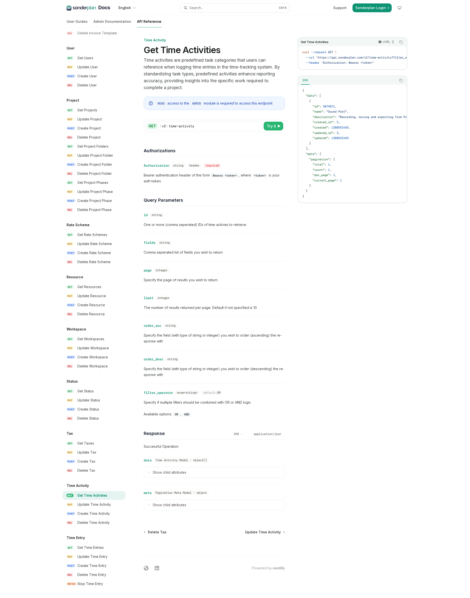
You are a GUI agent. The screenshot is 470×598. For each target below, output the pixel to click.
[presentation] (98, 312)
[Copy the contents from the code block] (401, 42)
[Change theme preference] (399, 8)
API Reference (149, 21)
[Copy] (257, 126)
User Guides (77, 21)
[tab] (305, 80)
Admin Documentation (112, 21)
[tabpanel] (352, 143)
